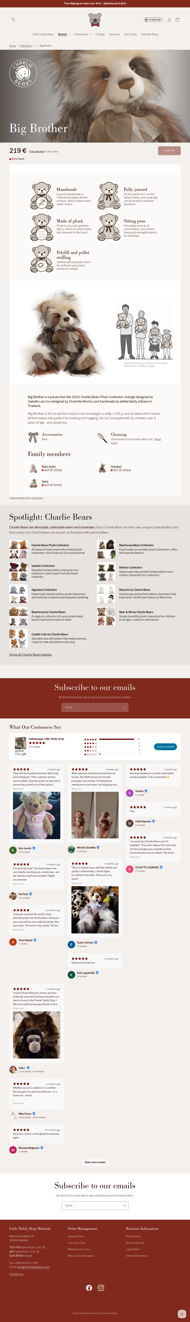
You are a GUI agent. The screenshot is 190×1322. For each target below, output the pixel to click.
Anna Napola (25, 940)
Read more (18, 789)
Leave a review (165, 746)
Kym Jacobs (25, 848)
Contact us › (16, 1274)
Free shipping (36, 151)
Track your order (77, 1242)
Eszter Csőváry (85, 942)
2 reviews (82, 946)
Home (12, 45)
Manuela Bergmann (29, 1148)
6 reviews (140, 825)
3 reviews (82, 851)
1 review (23, 944)
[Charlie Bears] (23, 73)
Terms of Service (135, 1242)
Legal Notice (132, 1249)
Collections (26, 45)
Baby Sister (49, 466)
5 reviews (82, 976)
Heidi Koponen (143, 821)
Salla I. (22, 1068)
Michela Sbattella (86, 847)
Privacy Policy (133, 1236)
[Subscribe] (124, 707)
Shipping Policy (76, 1236)
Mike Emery (25, 1113)
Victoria (139, 791)
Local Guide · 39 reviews (31, 1071)
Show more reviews (95, 1162)
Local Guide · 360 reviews (32, 1117)
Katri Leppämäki (86, 972)
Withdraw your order (79, 1249)
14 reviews (24, 898)
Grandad (116, 466)
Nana (45, 481)
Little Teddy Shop (86, 1313)
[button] (13, 20)
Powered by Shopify (109, 1313)
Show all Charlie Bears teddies (30, 655)
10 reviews (24, 852)
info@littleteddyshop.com (33, 1267)
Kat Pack (23, 894)
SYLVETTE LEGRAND (147, 867)
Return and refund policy (81, 1255)
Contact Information (136, 1255)
